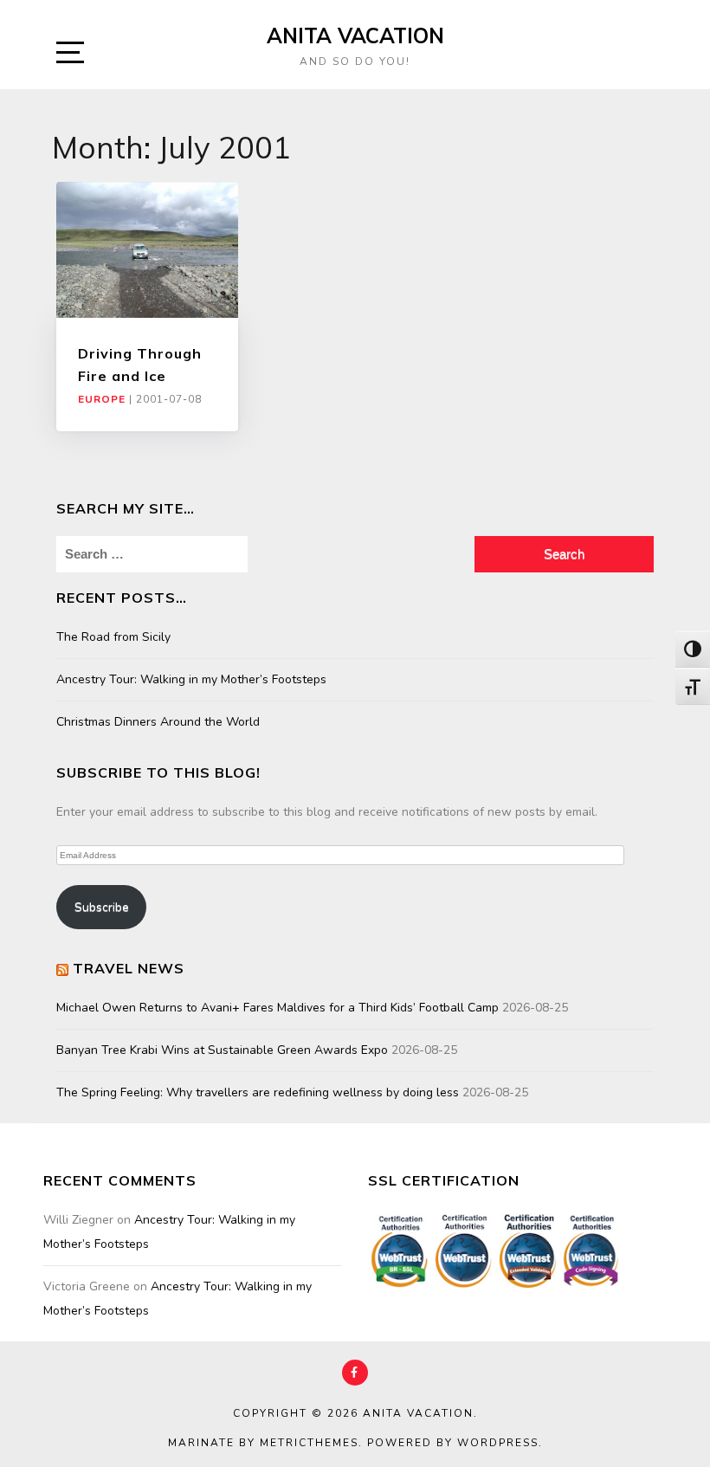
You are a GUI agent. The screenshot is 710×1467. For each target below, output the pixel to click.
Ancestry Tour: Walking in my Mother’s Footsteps (191, 679)
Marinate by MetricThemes (263, 1443)
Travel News (128, 968)
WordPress (498, 1443)
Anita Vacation (355, 35)
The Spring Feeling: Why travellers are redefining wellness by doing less (257, 1092)
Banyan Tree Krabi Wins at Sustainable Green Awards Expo (222, 1050)
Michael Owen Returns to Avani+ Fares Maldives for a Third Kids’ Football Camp (277, 1007)
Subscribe (101, 907)
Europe (102, 399)
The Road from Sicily (113, 637)
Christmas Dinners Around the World (158, 722)
